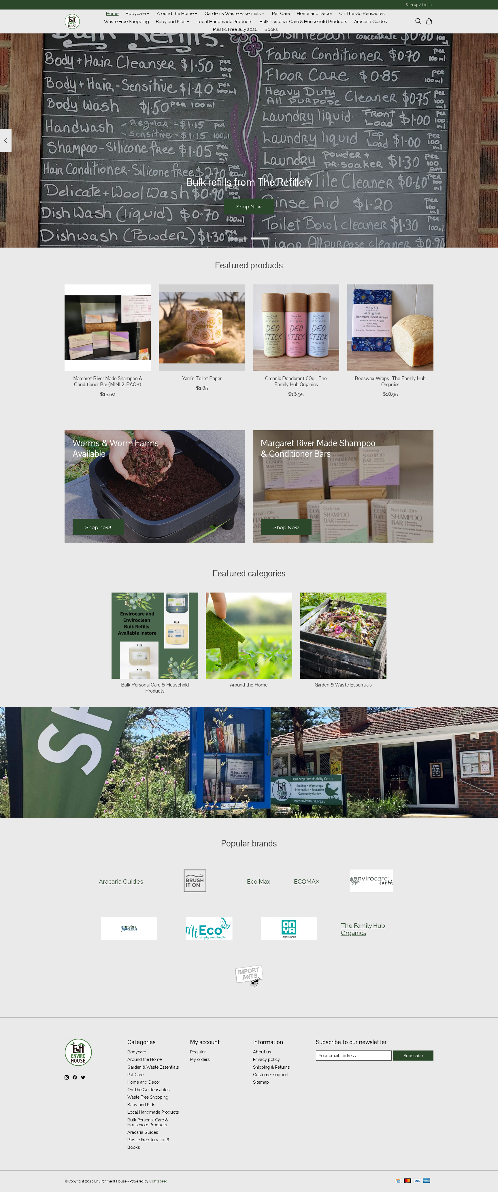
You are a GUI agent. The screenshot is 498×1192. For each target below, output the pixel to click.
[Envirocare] (371, 881)
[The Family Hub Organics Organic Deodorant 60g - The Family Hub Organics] (296, 327)
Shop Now (249, 206)
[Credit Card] (398, 1181)
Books (271, 29)
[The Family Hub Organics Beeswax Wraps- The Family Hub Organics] (390, 327)
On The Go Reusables (362, 13)
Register (198, 1051)
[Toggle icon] (418, 21)
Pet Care (281, 13)
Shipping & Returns (271, 1067)
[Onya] (289, 929)
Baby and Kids (141, 1104)
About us (262, 1051)
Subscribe (413, 1055)
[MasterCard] (407, 1181)
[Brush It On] (195, 881)
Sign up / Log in (419, 5)
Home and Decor (314, 13)
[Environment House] (72, 21)
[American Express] (427, 1181)
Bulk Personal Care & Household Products (303, 21)
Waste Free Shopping (126, 21)
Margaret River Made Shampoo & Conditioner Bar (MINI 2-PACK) (107, 381)
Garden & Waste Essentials (343, 685)
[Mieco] (209, 929)
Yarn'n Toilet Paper (202, 378)
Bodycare (136, 1051)
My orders (200, 1059)
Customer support (270, 1074)
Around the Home (249, 685)
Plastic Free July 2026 (235, 29)
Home (112, 13)
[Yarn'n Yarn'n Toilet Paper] (202, 327)
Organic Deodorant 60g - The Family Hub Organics (296, 381)
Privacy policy (266, 1059)
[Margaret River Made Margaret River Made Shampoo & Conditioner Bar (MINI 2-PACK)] (108, 327)
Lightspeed (158, 1181)
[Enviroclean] (129, 929)
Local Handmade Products (224, 21)
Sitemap (261, 1082)
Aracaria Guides (370, 21)
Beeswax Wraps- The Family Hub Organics (390, 381)
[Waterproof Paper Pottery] (249, 977)
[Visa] (417, 1181)
